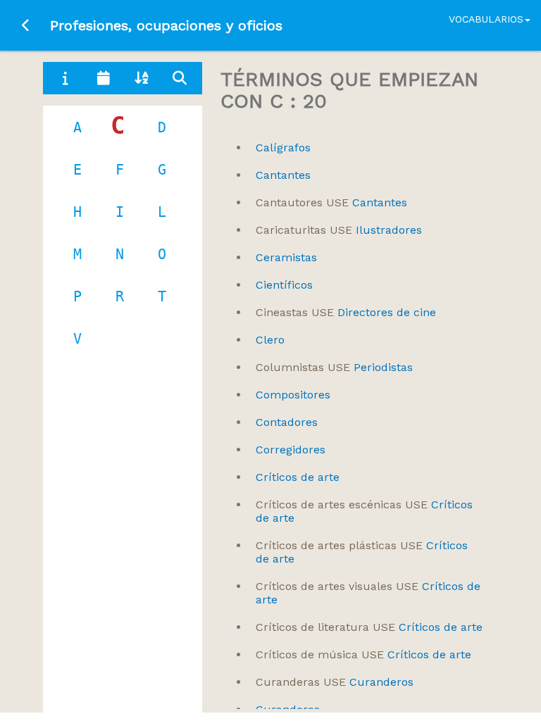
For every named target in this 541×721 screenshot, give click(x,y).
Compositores (293, 394)
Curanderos (334, 682)
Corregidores (290, 449)
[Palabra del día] (104, 78)
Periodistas (334, 367)
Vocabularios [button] (486, 19)
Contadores (287, 422)
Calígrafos (283, 147)
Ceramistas (286, 257)
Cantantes (283, 175)
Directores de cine (346, 312)
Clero (270, 339)
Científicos (284, 284)
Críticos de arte (298, 477)
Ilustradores (339, 230)
